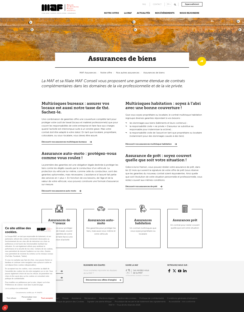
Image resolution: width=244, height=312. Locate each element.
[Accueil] (60, 9)
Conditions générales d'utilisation (182, 298)
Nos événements (164, 13)
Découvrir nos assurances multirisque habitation (148, 144)
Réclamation (90, 298)
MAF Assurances (88, 73)
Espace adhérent (192, 4)
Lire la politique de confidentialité (16, 288)
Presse (65, 298)
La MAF (128, 13)
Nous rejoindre (189, 13)
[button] (5, 308)
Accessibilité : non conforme (182, 302)
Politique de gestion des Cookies (69, 302)
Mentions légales (107, 298)
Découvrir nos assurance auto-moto (59, 191)
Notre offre (111, 13)
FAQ (144, 4)
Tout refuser (11, 298)
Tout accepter (47, 298)
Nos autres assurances (127, 73)
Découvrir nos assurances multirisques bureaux (64, 142)
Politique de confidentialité (151, 298)
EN (168, 4)
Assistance (76, 298)
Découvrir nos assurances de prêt (141, 187)
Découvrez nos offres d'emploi (101, 280)
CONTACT (157, 4)
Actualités (143, 13)
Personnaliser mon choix (29, 298)
